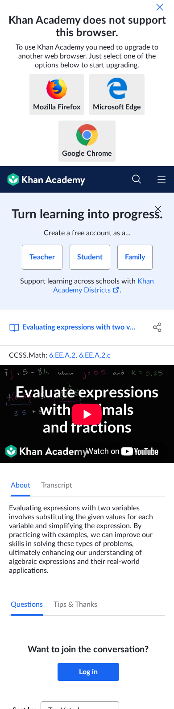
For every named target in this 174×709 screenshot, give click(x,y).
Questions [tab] (27, 604)
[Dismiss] (160, 7)
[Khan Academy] (42, 179)
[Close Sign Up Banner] (158, 209)
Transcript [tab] (56, 485)
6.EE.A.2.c (95, 355)
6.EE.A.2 (62, 355)
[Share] (157, 327)
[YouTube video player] (87, 414)
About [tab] (20, 485)
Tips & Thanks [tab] (75, 604)
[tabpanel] (87, 535)
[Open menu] (161, 179)
